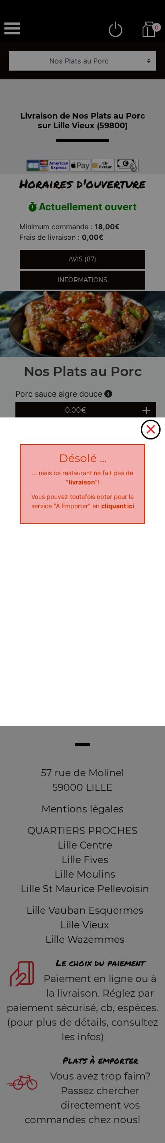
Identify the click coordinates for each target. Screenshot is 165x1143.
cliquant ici (117, 506)
